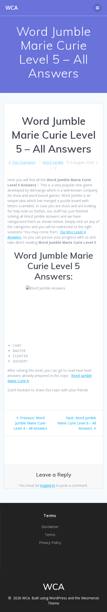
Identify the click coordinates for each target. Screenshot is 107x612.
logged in (47, 485)
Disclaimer (50, 526)
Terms (50, 534)
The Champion (24, 162)
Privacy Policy (50, 542)
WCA (11, 7)
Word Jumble (53, 162)
